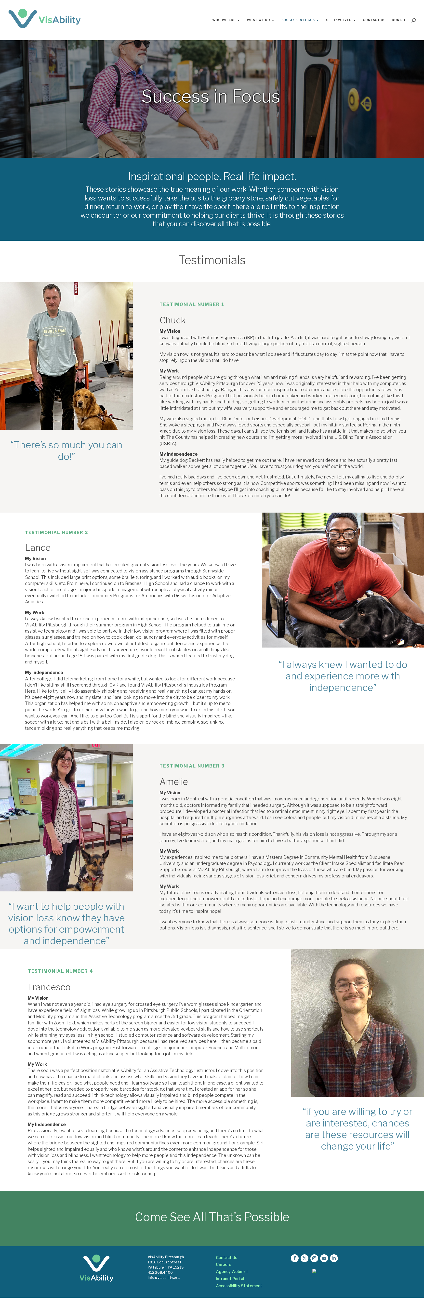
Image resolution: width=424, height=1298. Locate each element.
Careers (223, 1264)
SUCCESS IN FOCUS (298, 20)
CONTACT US (374, 20)
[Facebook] (295, 1258)
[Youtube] (324, 1258)
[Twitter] (304, 1258)
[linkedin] (334, 1258)
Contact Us (226, 1257)
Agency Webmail (232, 1271)
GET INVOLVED (339, 20)
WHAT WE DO (258, 20)
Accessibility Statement (239, 1286)
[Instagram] (314, 1258)
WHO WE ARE (224, 20)
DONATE (399, 20)
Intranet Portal (230, 1278)
